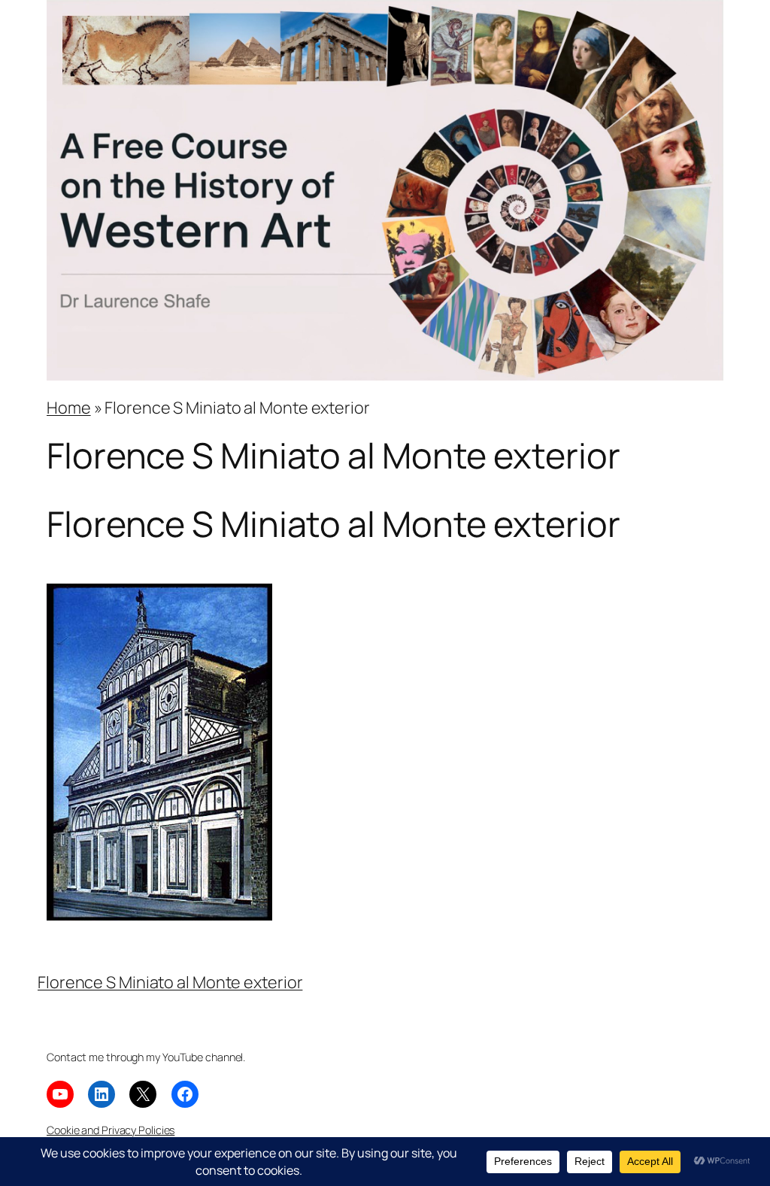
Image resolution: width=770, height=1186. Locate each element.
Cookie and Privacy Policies (110, 1130)
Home (69, 407)
